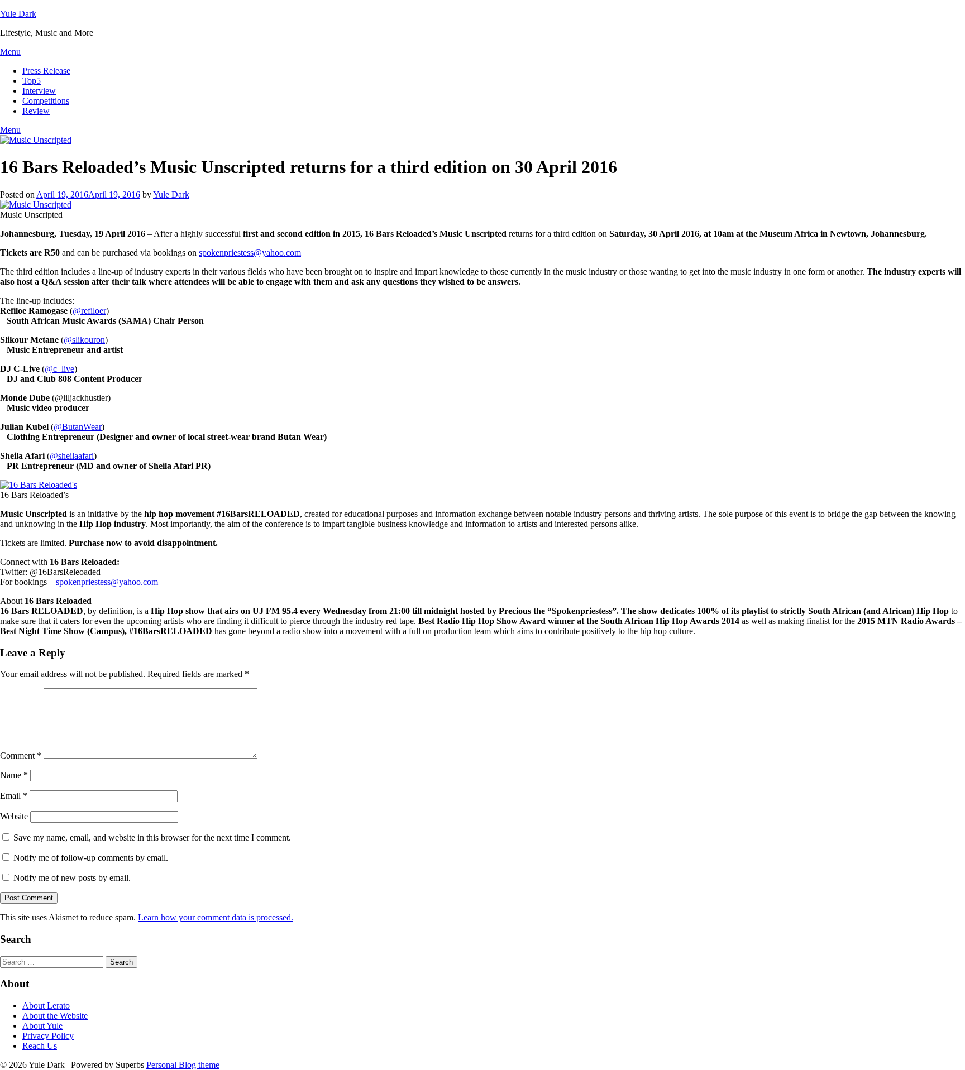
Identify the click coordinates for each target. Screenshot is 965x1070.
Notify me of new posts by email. (72, 877)
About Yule (42, 1025)
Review (36, 111)
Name (14, 775)
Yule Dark (18, 13)
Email (13, 795)
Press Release (46, 70)
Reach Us (39, 1045)
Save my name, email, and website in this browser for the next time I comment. (152, 837)
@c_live (59, 368)
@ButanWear (78, 426)
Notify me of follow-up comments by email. (90, 857)
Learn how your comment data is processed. (215, 917)
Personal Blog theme (182, 1064)
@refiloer (89, 310)
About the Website (55, 1015)
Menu (10, 51)
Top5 (31, 80)
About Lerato (46, 1005)
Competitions (45, 100)
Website (14, 816)
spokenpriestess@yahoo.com (250, 252)
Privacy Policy (48, 1035)
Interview (39, 90)
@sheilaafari (72, 455)
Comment (20, 755)
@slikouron (84, 339)
